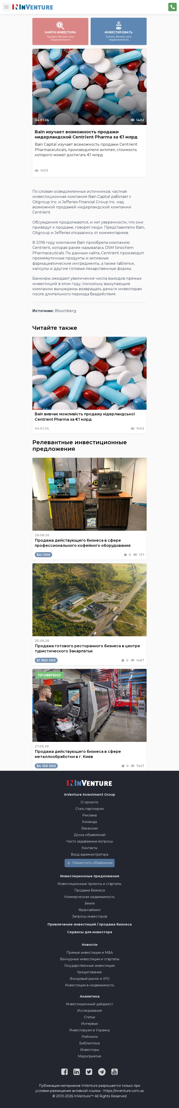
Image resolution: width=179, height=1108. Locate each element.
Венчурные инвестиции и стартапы (89, 959)
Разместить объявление (92, 863)
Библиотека (89, 1043)
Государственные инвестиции (89, 965)
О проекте (89, 802)
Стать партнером (89, 809)
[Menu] (6, 7)
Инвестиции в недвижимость (89, 985)
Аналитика (90, 996)
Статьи (89, 1017)
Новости (89, 945)
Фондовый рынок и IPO (90, 979)
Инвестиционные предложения (89, 876)
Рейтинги (90, 1037)
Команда (89, 822)
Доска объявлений (89, 835)
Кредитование (89, 972)
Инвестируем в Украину (89, 1030)
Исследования (89, 1010)
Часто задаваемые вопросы (89, 841)
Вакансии (89, 828)
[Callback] (172, 7)
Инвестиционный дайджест (89, 1004)
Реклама (89, 815)
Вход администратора (89, 854)
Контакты (89, 848)
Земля (89, 903)
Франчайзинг (90, 910)
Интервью (89, 1024)
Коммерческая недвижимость (89, 897)
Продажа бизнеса (89, 890)
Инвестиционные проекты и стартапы (89, 884)
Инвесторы (89, 1050)
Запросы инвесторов (89, 916)
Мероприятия (89, 1056)
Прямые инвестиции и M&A (89, 952)
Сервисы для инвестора (89, 932)
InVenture (89, 794)
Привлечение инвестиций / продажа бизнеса (90, 924)
